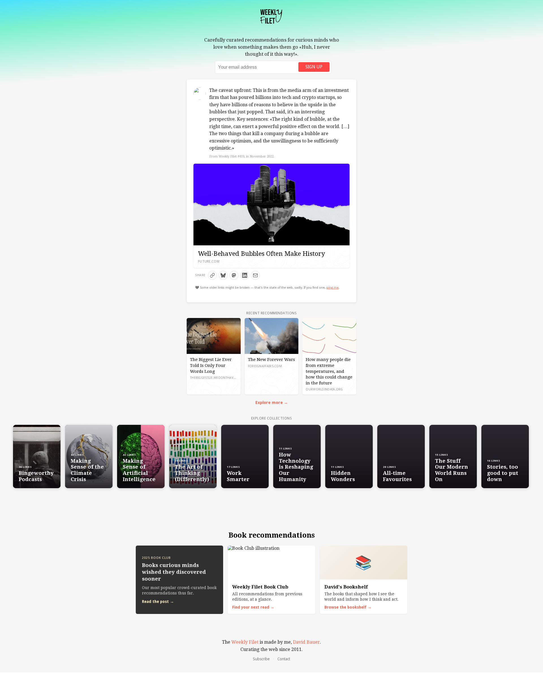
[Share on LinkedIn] (244, 275)
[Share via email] (255, 275)
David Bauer (306, 642)
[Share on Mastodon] (233, 275)
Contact (283, 659)
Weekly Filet (244, 642)
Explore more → (271, 402)
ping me (332, 287)
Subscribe (261, 659)
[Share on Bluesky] (223, 275)
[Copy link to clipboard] (212, 275)
